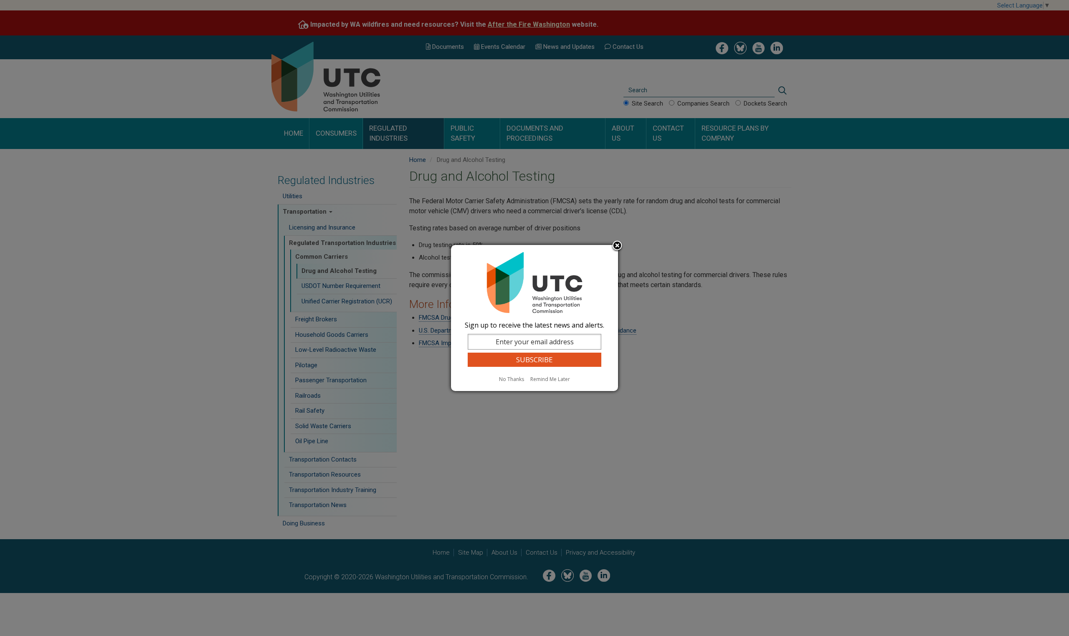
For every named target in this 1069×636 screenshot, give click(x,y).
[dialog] (534, 318)
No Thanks (511, 379)
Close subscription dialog (617, 246)
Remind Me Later (550, 379)
